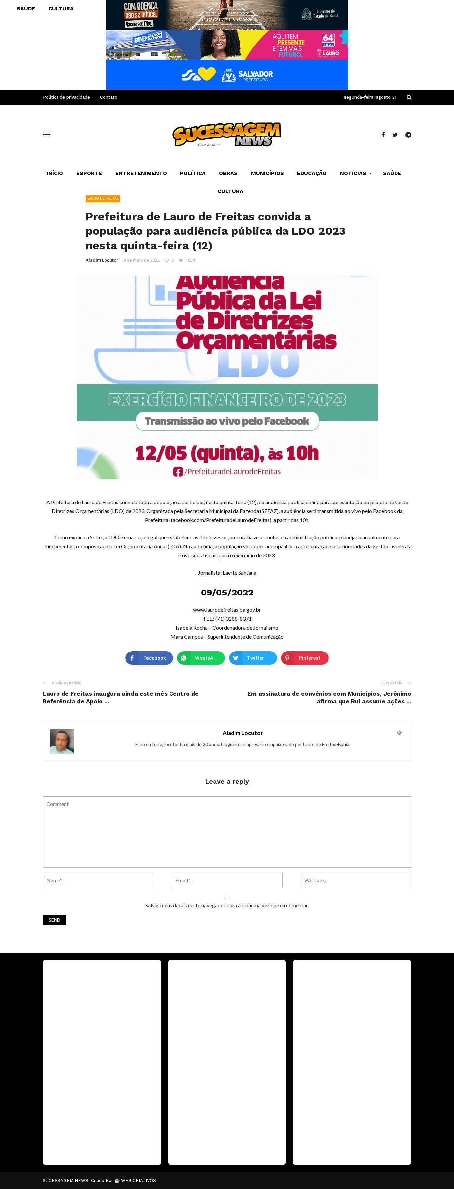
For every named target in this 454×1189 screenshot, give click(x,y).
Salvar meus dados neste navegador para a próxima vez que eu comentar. (227, 905)
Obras (228, 173)
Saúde (392, 173)
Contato (108, 97)
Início (55, 173)
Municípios (267, 173)
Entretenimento (141, 173)
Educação (312, 173)
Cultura (230, 191)
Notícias (353, 173)
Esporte (89, 173)
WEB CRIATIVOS (138, 1180)
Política (193, 173)
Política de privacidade (66, 97)
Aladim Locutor (102, 260)
